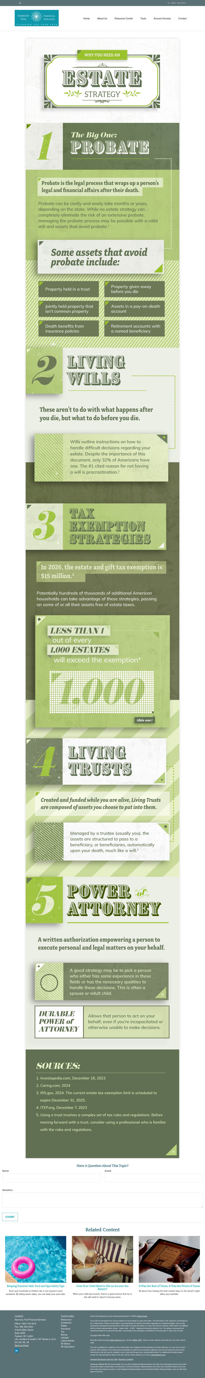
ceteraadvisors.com (158, 1354)
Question (7, 1190)
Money (64, 1334)
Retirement (66, 1319)
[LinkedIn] (20, 2)
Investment (66, 1322)
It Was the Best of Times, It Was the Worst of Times (169, 1286)
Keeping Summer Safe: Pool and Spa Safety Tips (35, 1286)
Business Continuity (126, 1359)
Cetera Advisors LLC (117, 1340)
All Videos (65, 1343)
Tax (62, 1331)
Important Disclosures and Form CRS (104, 1359)
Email (108, 1170)
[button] (102, 18)
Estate (64, 1325)
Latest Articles (67, 1340)
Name (5, 1170)
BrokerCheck (142, 1316)
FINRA (134, 1340)
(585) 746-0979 (178, 2)
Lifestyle (65, 1337)
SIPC (140, 1340)
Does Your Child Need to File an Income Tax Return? (102, 1288)
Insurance (65, 1328)
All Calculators (67, 1346)
